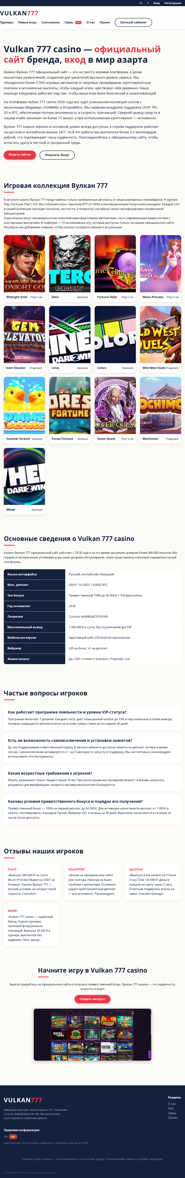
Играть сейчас (19, 155)
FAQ (171, 1108)
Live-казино (51, 22)
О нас (91, 22)
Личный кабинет (133, 22)
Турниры (6, 22)
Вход (157, 3)
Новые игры (27, 22)
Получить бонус (57, 155)
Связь (72, 22)
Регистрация (172, 3)
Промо (105, 22)
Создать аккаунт (92, 999)
